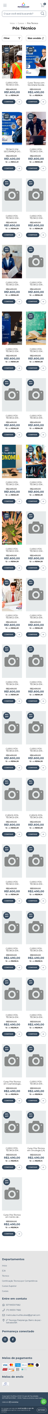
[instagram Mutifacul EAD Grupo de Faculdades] (5, 1340)
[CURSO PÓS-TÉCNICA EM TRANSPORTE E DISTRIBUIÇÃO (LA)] (43, 901)
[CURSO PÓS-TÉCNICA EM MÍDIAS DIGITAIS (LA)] (43, 1034)
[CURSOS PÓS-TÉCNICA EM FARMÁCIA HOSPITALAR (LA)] (19, 834)
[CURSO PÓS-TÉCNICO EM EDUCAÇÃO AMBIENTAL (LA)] (19, 568)
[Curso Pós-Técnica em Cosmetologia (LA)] (19, 1100)
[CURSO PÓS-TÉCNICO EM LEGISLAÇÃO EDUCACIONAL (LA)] (43, 368)
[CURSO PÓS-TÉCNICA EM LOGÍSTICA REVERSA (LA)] (19, 967)
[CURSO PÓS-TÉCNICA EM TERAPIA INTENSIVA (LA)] (43, 1100)
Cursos (21, 23)
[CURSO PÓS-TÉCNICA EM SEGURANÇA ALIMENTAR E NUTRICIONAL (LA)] (43, 701)
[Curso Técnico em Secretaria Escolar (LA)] (43, 102)
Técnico (5, 1276)
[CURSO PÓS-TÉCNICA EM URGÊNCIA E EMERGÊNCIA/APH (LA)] (19, 701)
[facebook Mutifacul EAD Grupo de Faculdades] (13, 1340)
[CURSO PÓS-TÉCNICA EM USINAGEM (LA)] (43, 634)
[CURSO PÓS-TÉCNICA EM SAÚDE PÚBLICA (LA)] (19, 1167)
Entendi (41, 1410)
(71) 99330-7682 (13, 1310)
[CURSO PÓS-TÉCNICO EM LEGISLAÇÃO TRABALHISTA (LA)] (19, 368)
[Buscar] (42, 13)
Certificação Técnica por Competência (19, 1281)
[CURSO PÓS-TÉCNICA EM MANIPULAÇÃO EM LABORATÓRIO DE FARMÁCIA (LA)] (43, 767)
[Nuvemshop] (10, 1402)
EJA (4, 1271)
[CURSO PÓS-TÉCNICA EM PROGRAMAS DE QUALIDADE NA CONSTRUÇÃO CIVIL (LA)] (43, 967)
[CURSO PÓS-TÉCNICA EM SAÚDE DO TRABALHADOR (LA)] (19, 767)
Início (12, 23)
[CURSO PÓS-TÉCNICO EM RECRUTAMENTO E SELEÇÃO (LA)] (19, 301)
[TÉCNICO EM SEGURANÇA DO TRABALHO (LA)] (19, 168)
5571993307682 (13, 1305)
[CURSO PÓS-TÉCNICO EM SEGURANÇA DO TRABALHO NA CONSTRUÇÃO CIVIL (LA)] (19, 102)
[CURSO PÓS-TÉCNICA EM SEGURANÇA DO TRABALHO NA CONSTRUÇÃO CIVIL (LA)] (43, 435)
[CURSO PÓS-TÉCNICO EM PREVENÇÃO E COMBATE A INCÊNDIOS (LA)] (43, 301)
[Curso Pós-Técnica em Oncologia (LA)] (43, 1167)
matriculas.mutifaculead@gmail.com (23, 1315)
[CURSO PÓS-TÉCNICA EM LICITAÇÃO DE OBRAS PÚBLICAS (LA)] (19, 1034)
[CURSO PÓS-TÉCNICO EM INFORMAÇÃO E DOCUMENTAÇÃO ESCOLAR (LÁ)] (19, 901)
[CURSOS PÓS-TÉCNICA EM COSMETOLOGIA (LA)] (43, 834)
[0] (42, 6)
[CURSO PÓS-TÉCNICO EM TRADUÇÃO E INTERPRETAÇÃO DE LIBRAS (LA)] (19, 235)
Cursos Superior (9, 1286)
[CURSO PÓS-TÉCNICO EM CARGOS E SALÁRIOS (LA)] (43, 568)
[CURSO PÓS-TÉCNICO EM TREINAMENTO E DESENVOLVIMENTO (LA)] (43, 168)
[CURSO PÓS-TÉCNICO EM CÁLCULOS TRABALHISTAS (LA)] (19, 634)
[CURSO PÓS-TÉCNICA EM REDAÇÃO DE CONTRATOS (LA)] (19, 435)
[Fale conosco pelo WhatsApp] (44, 1402)
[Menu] (5, 5)
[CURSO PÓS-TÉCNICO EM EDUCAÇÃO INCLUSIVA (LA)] (43, 501)
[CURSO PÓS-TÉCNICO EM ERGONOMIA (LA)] (19, 501)
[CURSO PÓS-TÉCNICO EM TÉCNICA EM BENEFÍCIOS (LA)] (43, 235)
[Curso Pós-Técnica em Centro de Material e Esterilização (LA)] (19, 1234)
